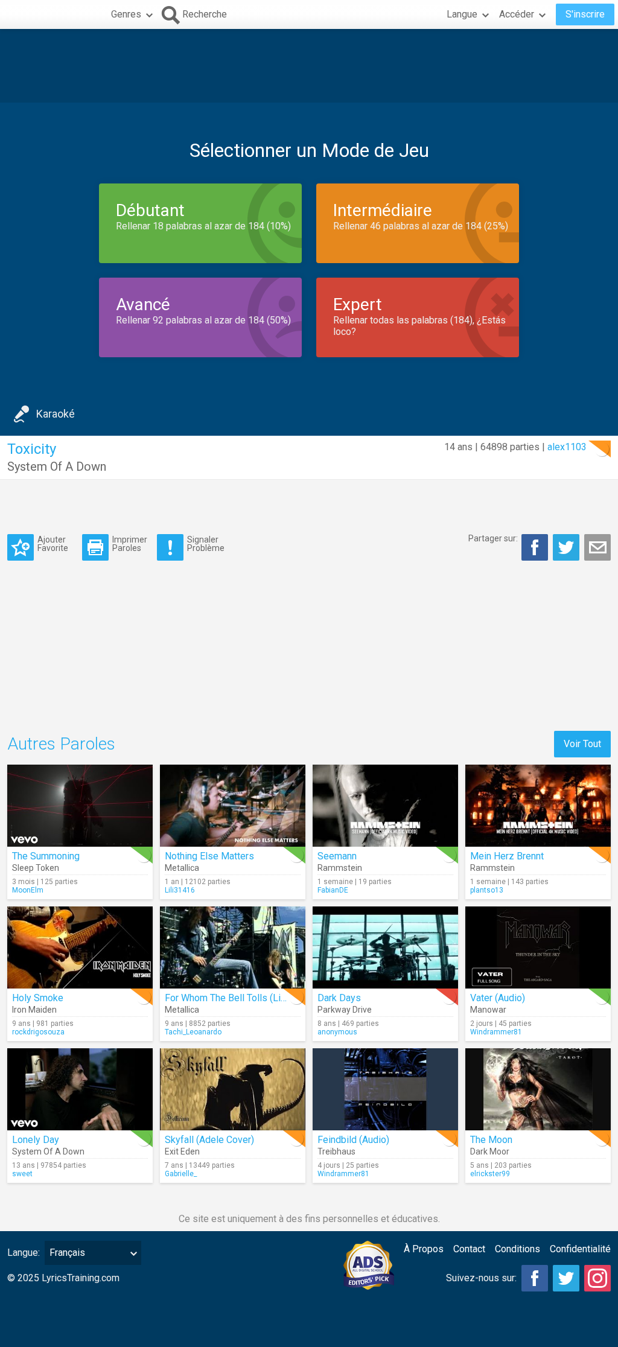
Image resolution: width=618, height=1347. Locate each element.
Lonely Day (35, 1139)
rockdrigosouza (38, 1032)
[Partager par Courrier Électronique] (597, 547)
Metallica (182, 868)
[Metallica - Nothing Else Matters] (232, 806)
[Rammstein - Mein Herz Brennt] (538, 806)
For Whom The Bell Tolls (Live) (229, 998)
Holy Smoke (37, 998)
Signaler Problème (206, 543)
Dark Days (339, 998)
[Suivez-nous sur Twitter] (566, 1278)
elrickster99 (490, 1174)
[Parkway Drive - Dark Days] (385, 947)
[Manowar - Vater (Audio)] (538, 947)
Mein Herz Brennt (507, 856)
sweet (22, 1174)
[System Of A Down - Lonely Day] (80, 1089)
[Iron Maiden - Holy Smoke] (80, 947)
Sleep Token (35, 868)
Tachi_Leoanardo (193, 1032)
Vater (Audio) (497, 998)
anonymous (337, 1032)
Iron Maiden (34, 1009)
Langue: (23, 1252)
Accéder (516, 14)
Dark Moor (489, 1151)
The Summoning (46, 856)
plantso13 (486, 890)
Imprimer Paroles (129, 543)
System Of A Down (56, 466)
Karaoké (55, 413)
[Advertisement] (309, 66)
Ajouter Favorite (52, 543)
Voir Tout (582, 744)
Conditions (517, 1249)
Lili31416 (180, 890)
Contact (469, 1249)
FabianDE (332, 890)
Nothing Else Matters (209, 856)
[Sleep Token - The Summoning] (80, 806)
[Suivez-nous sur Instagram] (597, 1278)
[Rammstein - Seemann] (385, 806)
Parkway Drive (344, 1009)
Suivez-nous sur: (481, 1278)
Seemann (337, 856)
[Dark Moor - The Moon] (538, 1089)
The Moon (491, 1139)
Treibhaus (336, 1151)
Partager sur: (493, 538)
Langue (462, 14)
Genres (126, 14)
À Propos (424, 1249)
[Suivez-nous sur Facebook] (534, 1278)
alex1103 (567, 447)
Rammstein (339, 868)
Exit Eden (182, 1151)
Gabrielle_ (181, 1174)
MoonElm (27, 890)
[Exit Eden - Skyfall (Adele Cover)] (232, 1089)
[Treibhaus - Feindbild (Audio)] (385, 1089)
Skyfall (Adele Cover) (209, 1139)
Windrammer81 (496, 1032)
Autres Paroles (61, 744)
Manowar (488, 1009)
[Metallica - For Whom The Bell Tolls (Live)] (232, 947)
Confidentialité (580, 1249)
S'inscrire (585, 14)
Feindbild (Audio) (353, 1139)
